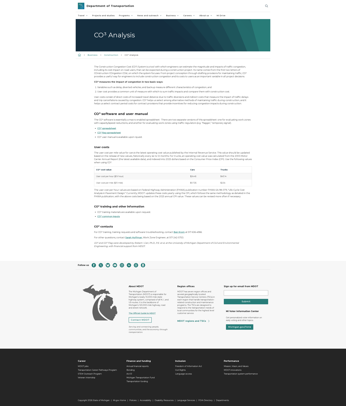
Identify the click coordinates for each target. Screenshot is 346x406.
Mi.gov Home (119, 400)
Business (171, 15)
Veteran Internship (86, 377)
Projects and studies (103, 15)
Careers (187, 15)
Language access (183, 374)
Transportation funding (137, 381)
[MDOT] (79, 55)
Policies (133, 400)
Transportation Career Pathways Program (97, 370)
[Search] (266, 6)
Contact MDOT (140, 320)
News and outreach (148, 15)
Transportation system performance (241, 374)
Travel (81, 15)
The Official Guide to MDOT (142, 313)
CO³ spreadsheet (106, 128)
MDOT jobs (83, 366)
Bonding (131, 370)
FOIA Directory (205, 400)
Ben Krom (179, 232)
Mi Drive (221, 15)
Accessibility (145, 400)
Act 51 (129, 374)
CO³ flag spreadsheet (109, 132)
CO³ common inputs (108, 216)
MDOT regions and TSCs (192, 321)
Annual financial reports (138, 366)
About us (204, 15)
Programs (124, 15)
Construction (111, 55)
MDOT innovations (232, 370)
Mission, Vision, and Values (236, 366)
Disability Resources (164, 400)
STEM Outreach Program (90, 374)
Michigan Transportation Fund (141, 377)
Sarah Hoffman (133, 237)
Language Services (186, 400)
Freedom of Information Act (188, 366)
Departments (222, 400)
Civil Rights (180, 370)
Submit (246, 301)
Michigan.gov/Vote (239, 327)
